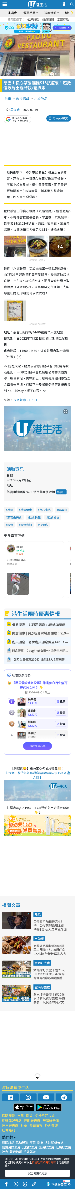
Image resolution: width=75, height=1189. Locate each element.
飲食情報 (22, 98)
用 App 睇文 (60, 118)
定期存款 (63, 19)
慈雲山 (61, 492)
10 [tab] (40, 28)
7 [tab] (29, 28)
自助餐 (39, 938)
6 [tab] (48, 23)
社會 (24, 1125)
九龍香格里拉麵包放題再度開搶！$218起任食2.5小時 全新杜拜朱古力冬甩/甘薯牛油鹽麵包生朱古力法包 (49, 953)
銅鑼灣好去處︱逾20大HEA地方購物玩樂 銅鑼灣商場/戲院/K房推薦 (49, 974)
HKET (33, 400)
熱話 (38, 914)
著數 (10, 510)
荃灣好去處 (50, 1120)
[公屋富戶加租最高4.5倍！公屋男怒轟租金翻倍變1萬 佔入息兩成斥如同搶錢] (17, 928)
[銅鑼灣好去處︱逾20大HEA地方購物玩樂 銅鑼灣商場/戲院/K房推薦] (17, 976)
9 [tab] (36, 28)
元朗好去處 (32, 1120)
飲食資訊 (26, 525)
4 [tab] (40, 23)
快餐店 (43, 525)
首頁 (8, 98)
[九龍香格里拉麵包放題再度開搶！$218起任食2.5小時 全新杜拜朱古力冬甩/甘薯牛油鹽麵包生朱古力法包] (17, 952)
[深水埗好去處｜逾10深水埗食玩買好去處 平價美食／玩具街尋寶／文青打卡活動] (17, 1001)
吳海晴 (15, 109)
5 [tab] (44, 23)
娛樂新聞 (48, 19)
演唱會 (12, 12)
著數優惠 (26, 510)
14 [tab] (38, 33)
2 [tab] (33, 23)
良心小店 (45, 510)
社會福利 (8, 1130)
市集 (20, 1115)
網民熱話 (8, 1142)
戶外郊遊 (51, 1125)
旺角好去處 (10, 1125)
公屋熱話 (33, 19)
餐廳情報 (35, 1125)
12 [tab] (48, 28)
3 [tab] (36, 23)
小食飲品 (40, 98)
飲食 (10, 525)
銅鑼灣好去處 (12, 1120)
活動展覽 (8, 1115)
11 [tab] (44, 28)
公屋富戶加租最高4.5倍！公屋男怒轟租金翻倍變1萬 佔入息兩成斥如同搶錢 (50, 927)
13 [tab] (35, 33)
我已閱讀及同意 (37, 1173)
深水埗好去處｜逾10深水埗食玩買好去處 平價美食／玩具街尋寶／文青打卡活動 (49, 1000)
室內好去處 (42, 963)
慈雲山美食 (14, 517)
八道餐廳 (19, 400)
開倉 (29, 1115)
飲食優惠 (53, 517)
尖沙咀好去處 (45, 1115)
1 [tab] (29, 23)
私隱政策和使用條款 (44, 1162)
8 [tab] (33, 28)
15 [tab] (42, 33)
